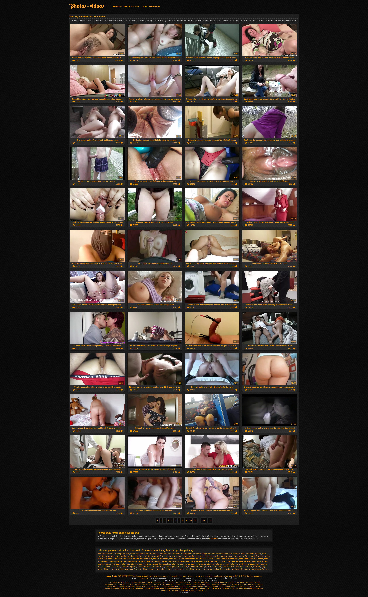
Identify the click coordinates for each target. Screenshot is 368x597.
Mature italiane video (227, 586)
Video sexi (184, 590)
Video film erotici (172, 590)
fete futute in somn (170, 561)
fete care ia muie (224, 556)
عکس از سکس (111, 576)
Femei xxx (209, 582)
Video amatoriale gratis (193, 586)
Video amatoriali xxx (217, 576)
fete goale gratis (187, 561)
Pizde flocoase (124, 582)
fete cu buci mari (160, 559)
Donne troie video (143, 586)
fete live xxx (215, 561)
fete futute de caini (118, 561)
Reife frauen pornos (160, 576)
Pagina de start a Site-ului (126, 6)
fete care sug (146, 559)
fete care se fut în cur (113, 559)
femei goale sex (122, 553)
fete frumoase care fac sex (208, 559)
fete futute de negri (136, 561)
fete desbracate (188, 559)
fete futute (258, 559)
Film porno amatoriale (243, 588)
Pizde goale (239, 582)
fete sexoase (189, 564)
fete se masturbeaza (253, 561)
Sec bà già (148, 576)
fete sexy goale (222, 564)
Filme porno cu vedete (183, 582)
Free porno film (185, 576)
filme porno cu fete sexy (201, 569)
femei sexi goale (137, 553)
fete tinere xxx (158, 566)
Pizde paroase (128, 588)
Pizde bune (113, 582)
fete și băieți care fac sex (109, 566)
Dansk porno (219, 582)
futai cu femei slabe (222, 569)
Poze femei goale (204, 584)
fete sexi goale (137, 564)
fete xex (208, 566)
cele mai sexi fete (106, 553)
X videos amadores (254, 576)
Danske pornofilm (154, 582)
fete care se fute (131, 559)
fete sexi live (164, 564)
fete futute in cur (153, 561)
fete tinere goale (128, 566)
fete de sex (174, 559)
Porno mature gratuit (125, 584)
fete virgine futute (196, 566)
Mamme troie (171, 584)
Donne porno (191, 584)
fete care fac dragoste (182, 553)
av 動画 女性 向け (239, 576)
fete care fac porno (201, 553)
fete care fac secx (237, 553)
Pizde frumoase (168, 582)
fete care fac (165, 553)
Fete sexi (72, 5)
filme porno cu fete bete (131, 569)
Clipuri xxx (193, 590)
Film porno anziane (138, 582)
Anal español (138, 576)
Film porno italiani (211, 586)
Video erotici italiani (127, 586)
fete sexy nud (237, 564)
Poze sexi (217, 588)
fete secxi (116, 564)
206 (204, 520)
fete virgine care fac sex (176, 566)
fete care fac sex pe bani (171, 556)
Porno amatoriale (167, 586)
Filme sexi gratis (159, 584)
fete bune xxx (152, 553)
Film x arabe (173, 576)
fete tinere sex (143, 566)
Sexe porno (249, 582)
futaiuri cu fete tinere (241, 569)
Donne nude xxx (205, 588)
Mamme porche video (190, 588)
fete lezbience (202, 561)
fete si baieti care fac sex (255, 564)
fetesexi (256, 566)
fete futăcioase (246, 559)
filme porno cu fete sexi (178, 569)
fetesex (249, 566)
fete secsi (106, 564)
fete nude (226, 561)
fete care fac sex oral (149, 556)
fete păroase (237, 561)
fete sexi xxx (177, 564)
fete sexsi (201, 564)
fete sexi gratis (151, 564)
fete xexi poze (228, 566)
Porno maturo (252, 584)
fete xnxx (240, 566)
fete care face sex (208, 556)
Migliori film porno (239, 584)
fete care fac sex (253, 553)
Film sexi (148, 588)
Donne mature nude (172, 588)
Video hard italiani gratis (221, 584)
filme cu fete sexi (111, 569)
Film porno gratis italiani (246, 586)
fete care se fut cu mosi (244, 556)
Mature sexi (155, 586)
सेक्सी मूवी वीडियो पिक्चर (125, 576)
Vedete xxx (139, 588)
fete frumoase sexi (230, 559)
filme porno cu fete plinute (155, 569)
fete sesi (125, 564)
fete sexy (210, 564)
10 (190, 520)
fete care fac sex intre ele (127, 556)
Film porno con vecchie (143, 584)
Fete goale (179, 586)
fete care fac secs (220, 553)
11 (195, 520)
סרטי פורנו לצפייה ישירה (199, 576)
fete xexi (217, 566)
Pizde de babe (158, 588)
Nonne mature (116, 588)
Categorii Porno (151, 6)
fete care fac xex (191, 556)
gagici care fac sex (260, 569)
